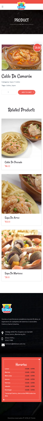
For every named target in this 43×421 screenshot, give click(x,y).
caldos (8, 85)
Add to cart (27, 92)
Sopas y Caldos (14, 82)
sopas (13, 85)
